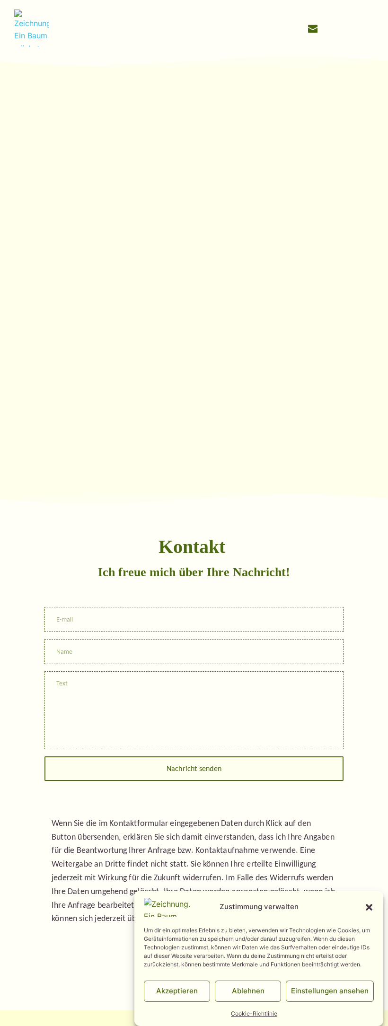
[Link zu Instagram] (331, 28)
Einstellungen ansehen (330, 990)
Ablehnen (248, 990)
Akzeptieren (177, 990)
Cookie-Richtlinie (254, 1013)
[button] (369, 907)
